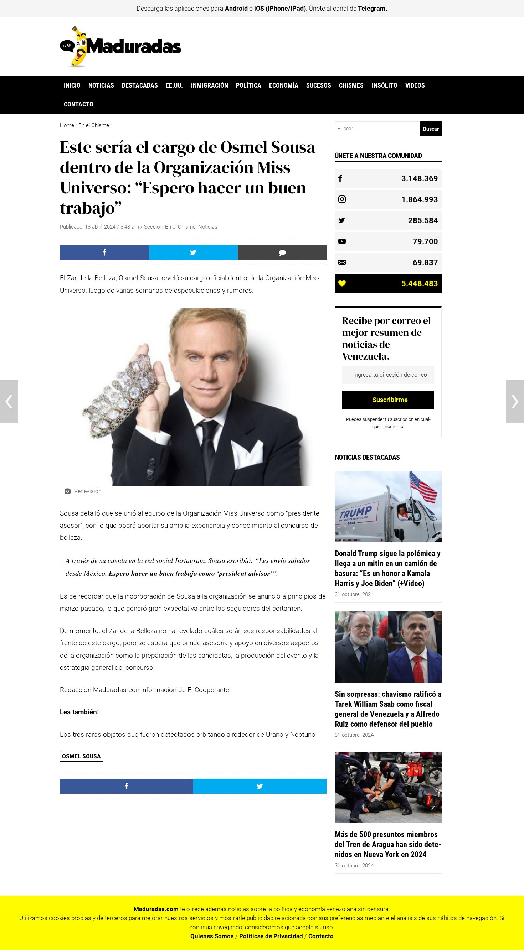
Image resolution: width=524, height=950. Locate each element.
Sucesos (318, 85)
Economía (283, 85)
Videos (415, 85)
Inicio (72, 85)
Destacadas (140, 85)
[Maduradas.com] (120, 65)
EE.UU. (174, 85)
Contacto (78, 104)
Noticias (101, 85)
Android (236, 8)
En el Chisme (93, 125)
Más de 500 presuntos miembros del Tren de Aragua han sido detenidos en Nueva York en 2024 (388, 844)
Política (248, 85)
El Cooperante (207, 690)
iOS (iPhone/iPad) (280, 8)
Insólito (384, 85)
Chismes (351, 85)
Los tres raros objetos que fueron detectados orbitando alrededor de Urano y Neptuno (187, 734)
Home (67, 125)
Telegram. (372, 8)
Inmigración (209, 85)
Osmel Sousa (81, 756)
